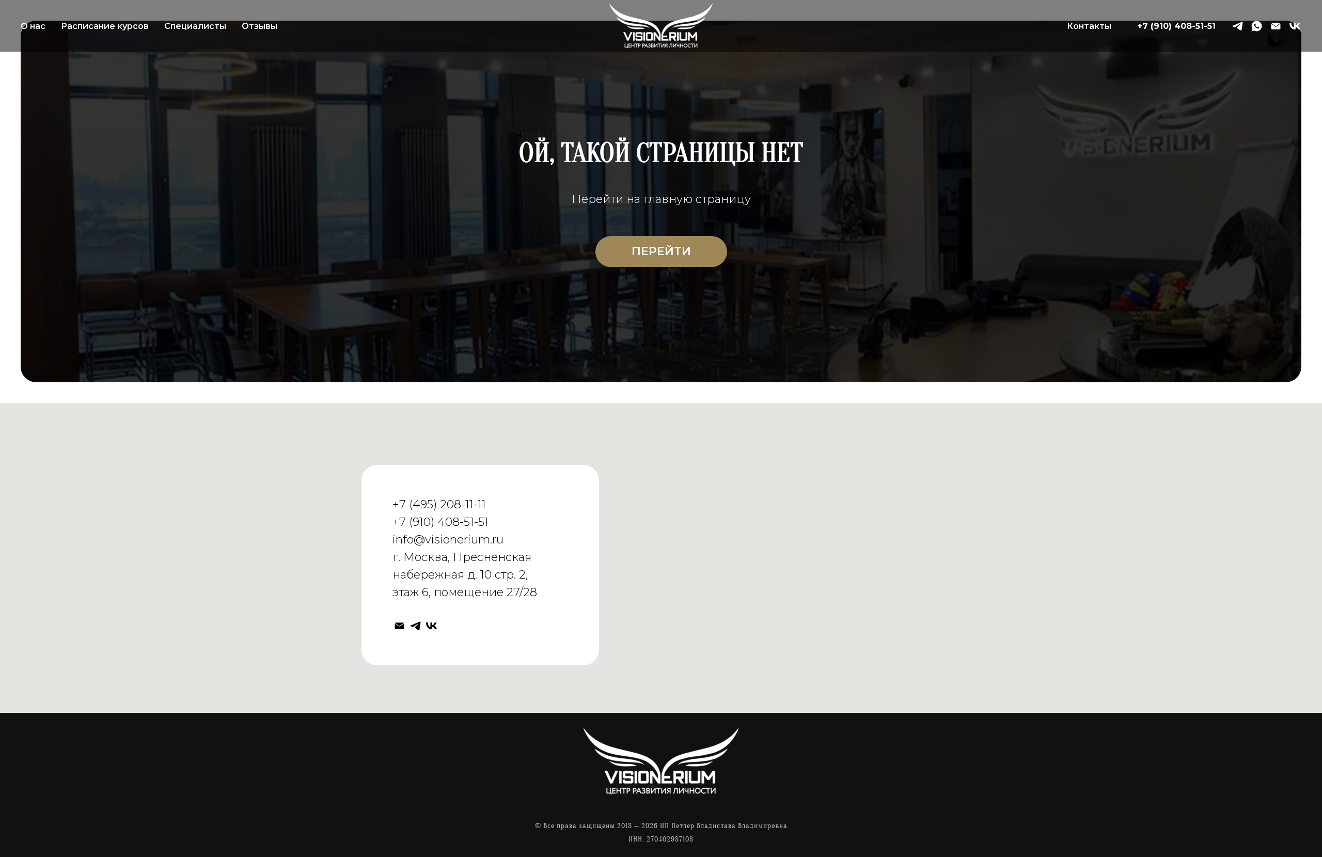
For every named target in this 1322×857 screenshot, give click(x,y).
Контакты (1089, 26)
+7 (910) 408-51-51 (1176, 26)
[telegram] (1237, 26)
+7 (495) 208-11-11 (439, 504)
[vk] (1294, 26)
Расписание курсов (105, 26)
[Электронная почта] (1275, 26)
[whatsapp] (1256, 26)
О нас (33, 26)
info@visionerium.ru (447, 540)
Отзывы (259, 26)
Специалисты (195, 26)
